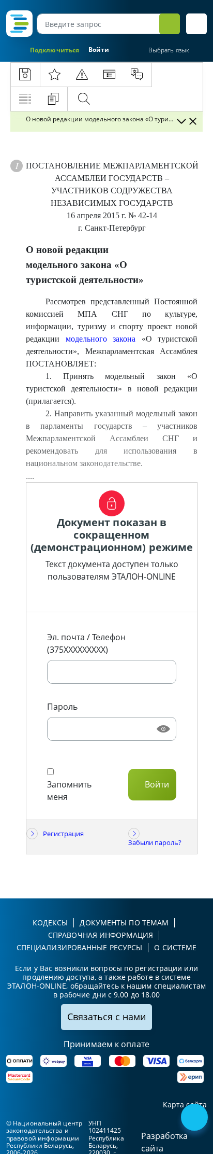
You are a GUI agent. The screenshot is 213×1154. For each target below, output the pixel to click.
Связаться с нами (106, 1016)
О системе (175, 947)
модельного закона (101, 338)
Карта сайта (185, 1105)
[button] (196, 23)
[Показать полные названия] (181, 121)
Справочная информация (100, 935)
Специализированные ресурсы (80, 947)
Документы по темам (124, 922)
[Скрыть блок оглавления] (192, 121)
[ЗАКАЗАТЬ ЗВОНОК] (195, 1118)
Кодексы (50, 922)
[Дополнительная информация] (16, 166)
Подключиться (54, 50)
